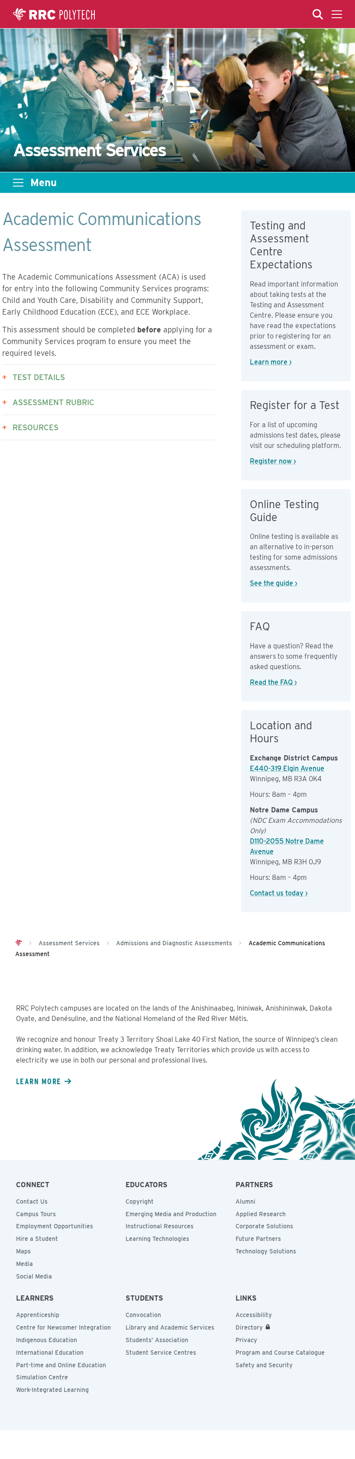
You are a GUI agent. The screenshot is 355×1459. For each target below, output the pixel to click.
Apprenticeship (37, 1314)
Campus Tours (36, 1214)
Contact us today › (279, 893)
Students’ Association (157, 1340)
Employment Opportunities (54, 1226)
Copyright (140, 1201)
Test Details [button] (39, 377)
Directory (249, 1327)
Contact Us (32, 1201)
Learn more (38, 1081)
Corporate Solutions (264, 1226)
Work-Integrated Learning (52, 1389)
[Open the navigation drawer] (337, 14)
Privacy (246, 1340)
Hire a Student (37, 1238)
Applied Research (261, 1214)
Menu (43, 182)
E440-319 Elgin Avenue (287, 768)
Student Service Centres (161, 1352)
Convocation (143, 1314)
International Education (50, 1352)
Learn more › (271, 362)
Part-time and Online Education (61, 1365)
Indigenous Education (46, 1340)
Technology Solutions (266, 1251)
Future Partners (258, 1238)
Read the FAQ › (273, 682)
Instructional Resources (160, 1226)
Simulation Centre (42, 1377)
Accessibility (254, 1314)
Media (24, 1263)
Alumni (245, 1201)
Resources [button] (35, 427)
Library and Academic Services (170, 1327)
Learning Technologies (157, 1238)
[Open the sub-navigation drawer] (18, 182)
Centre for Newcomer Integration (63, 1327)
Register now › (273, 461)
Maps (23, 1251)
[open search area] (318, 14)
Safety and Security (264, 1365)
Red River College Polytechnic (54, 14)
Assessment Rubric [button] (53, 402)
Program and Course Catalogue (280, 1352)
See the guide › (273, 583)
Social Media (34, 1276)
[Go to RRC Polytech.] (18, 943)
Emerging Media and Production (171, 1214)
